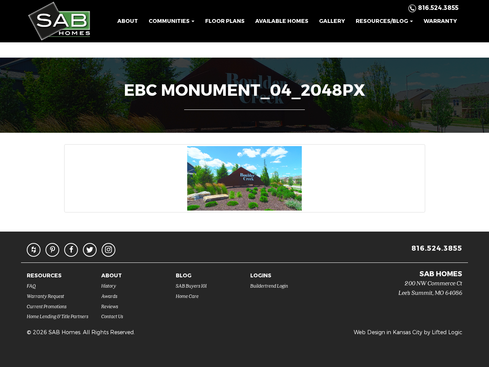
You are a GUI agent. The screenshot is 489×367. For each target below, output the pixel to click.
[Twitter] (90, 250)
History (108, 285)
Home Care (187, 296)
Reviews (109, 306)
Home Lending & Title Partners (57, 316)
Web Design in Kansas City (388, 332)
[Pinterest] (52, 250)
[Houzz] (33, 250)
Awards (109, 296)
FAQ (31, 285)
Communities (170, 21)
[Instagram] (108, 250)
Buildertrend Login (269, 285)
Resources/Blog (382, 21)
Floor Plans (224, 21)
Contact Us (112, 316)
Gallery (332, 21)
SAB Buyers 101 (191, 285)
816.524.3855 (436, 248)
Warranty (440, 21)
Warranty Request (45, 296)
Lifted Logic (447, 332)
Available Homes (281, 21)
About (127, 21)
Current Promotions (46, 306)
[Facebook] (71, 250)
